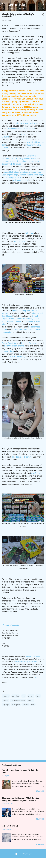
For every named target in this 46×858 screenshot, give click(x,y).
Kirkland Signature (29, 343)
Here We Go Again (10, 825)
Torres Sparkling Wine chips (31, 175)
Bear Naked (7, 316)
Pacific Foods (37, 473)
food (23, 696)
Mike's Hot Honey (17, 357)
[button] (43, 14)
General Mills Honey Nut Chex (29, 319)
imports (5, 700)
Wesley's (25, 705)
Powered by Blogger (24, 854)
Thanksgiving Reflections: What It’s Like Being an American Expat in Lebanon (20, 799)
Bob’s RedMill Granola (11, 321)
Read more (40, 791)
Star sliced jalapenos (21, 161)
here (36, 677)
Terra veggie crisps (13, 177)
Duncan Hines (8, 351)
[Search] (43, 4)
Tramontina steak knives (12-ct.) (21, 129)
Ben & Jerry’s (26, 457)
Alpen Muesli (37, 313)
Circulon (5, 137)
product (30, 700)
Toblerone (29, 233)
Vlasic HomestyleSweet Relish (23, 158)
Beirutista (16, 4)
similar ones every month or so (26, 661)
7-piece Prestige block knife (26, 123)
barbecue (6, 696)
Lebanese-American (18, 700)
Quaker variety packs (21, 310)
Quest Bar (12, 343)
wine (33, 705)
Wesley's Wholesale (10, 625)
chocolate (15, 696)
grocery (30, 696)
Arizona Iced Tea (20, 180)
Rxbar (4, 343)
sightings (6, 705)
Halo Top (15, 457)
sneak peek (16, 705)
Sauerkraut (6, 161)
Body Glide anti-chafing (14, 346)
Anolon (24, 134)
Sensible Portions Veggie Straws (18, 172)
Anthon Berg (19, 241)
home (38, 696)
